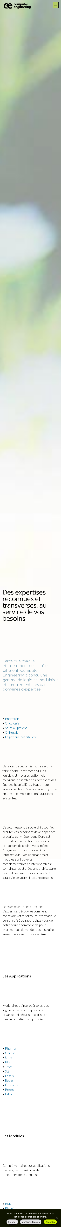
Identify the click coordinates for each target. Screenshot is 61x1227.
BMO (8, 1204)
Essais (9, 1076)
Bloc (8, 1062)
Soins (9, 1057)
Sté (7, 1071)
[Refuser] (57, 1218)
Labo (8, 1094)
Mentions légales (31, 1222)
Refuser (12, 1222)
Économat (12, 1085)
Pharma (10, 1048)
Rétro (9, 1080)
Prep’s (9, 1089)
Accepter (50, 1222)
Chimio (10, 1053)
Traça (8, 1067)
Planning (11, 1208)
